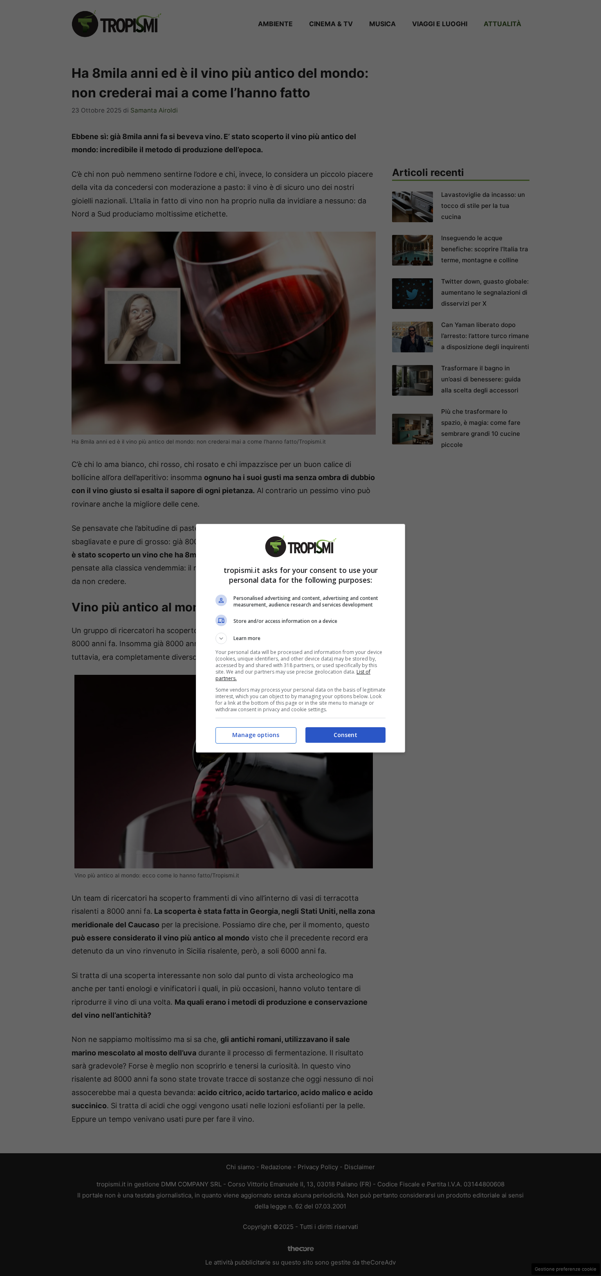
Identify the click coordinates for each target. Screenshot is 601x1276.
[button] (300, 638)
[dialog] (300, 638)
